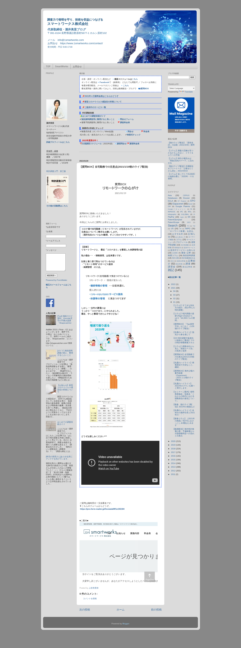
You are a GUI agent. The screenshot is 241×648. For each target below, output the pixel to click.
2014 (173, 463)
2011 (173, 474)
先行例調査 (185, 245)
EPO (192, 201)
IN (191, 209)
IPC (181, 212)
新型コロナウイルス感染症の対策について (103, 102)
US (172, 229)
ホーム (121, 609)
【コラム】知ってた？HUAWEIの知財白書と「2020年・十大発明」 (181, 176)
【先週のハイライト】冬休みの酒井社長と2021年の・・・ (184, 412)
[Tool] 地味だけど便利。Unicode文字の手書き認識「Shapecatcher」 (65, 320)
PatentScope (173, 222)
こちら (135, 79)
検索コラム (173, 255)
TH (188, 226)
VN (180, 228)
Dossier (186, 198)
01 (174, 302)
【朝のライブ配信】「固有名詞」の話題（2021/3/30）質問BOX (181, 145)
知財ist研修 (181, 261)
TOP (48, 66)
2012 (173, 471)
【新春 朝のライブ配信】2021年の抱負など (184, 405)
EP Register (182, 201)
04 (174, 291)
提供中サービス (189, 247)
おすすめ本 (177, 234)
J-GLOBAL (185, 214)
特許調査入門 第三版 (56, 171)
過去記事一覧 (175, 277)
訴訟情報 (179, 264)
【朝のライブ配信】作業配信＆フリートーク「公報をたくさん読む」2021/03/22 (180, 168)
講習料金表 (134, 144)
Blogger (125, 624)
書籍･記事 (186, 253)
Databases (172, 198)
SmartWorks (61, 66)
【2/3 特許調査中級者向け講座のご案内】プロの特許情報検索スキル (183, 340)
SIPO (189, 222)
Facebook (104, 82)
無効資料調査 (189, 255)
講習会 (172, 266)
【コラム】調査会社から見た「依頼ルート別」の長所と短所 (183, 348)
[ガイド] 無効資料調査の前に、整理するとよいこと (65, 353)
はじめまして (180, 237)
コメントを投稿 (90, 599)
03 (174, 295)
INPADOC (171, 212)
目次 (172, 261)
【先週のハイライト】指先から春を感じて (183, 333)
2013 (173, 467)
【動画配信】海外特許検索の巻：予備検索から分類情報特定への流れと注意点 (183, 432)
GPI (169, 206)
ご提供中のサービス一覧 (95, 107)
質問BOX (145, 89)
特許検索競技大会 (188, 258)
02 (174, 299)
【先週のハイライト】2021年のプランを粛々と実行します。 (184, 386)
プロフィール (182, 242)
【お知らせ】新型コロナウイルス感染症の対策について (65, 388)
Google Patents (183, 206)
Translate (189, 92)
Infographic (172, 214)
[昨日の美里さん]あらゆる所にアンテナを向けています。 (59, 458)
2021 (173, 288)
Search (173, 225)
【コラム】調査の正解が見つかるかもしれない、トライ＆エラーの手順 (180, 153)
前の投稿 (156, 609)
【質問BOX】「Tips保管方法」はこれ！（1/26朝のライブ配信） (183, 326)
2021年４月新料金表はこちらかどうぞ (101, 96)
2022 (173, 284)
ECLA (170, 201)
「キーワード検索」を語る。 (181, 231)
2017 (173, 452)
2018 (173, 449)
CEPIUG (186, 195)
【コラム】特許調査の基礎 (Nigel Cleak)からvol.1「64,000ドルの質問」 (184, 317)
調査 (188, 263)
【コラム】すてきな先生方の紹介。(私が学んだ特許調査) (184, 307)
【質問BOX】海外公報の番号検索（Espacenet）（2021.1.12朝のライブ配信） (183, 375)
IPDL (190, 212)
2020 (173, 441)
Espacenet (178, 203)
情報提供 (177, 247)
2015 (173, 460)
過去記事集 (187, 267)
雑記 (171, 270)
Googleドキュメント (177, 209)
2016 (173, 456)
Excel (190, 204)
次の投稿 (84, 609)
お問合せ (77, 66)
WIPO (187, 229)
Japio (182, 217)
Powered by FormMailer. (57, 280)
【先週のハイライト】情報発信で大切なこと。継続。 (183, 365)
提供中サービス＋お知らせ (182, 250)
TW (194, 226)
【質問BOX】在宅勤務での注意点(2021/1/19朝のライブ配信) (183, 356)
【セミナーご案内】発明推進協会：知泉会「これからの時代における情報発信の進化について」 (183, 396)
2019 (173, 445)
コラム (179, 240)
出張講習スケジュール (92, 144)
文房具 (175, 253)
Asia (170, 195)
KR (189, 217)
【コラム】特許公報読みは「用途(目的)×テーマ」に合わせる (181, 160)
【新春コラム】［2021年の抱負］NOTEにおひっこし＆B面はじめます (184, 422)
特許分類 (175, 258)
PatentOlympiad (175, 220)
